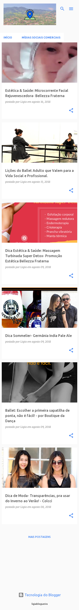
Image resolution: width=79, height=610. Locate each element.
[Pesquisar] (62, 8)
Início (8, 37)
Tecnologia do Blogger (42, 595)
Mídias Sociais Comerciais (41, 37)
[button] (71, 111)
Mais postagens (39, 536)
